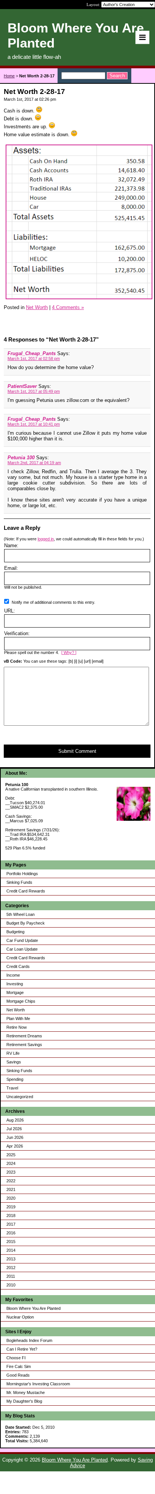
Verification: (17, 633)
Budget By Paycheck (25, 923)
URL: (9, 611)
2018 (10, 1215)
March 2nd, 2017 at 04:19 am (34, 462)
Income (13, 975)
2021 (10, 1189)
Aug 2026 (15, 1120)
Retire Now (16, 1027)
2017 (10, 1224)
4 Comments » (68, 307)
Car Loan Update (22, 949)
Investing (14, 984)
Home (9, 76)
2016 (10, 1233)
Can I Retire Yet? (21, 1349)
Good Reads (18, 1375)
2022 (10, 1181)
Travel (12, 1088)
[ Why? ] (68, 652)
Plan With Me (18, 1018)
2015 (10, 1241)
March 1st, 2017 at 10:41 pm (34, 424)
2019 (10, 1207)
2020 (10, 1198)
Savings (13, 1062)
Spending (14, 1079)
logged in (46, 539)
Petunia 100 (21, 457)
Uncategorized (19, 1096)
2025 (10, 1154)
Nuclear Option (20, 1317)
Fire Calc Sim (18, 1366)
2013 (10, 1259)
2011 (10, 1276)
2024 (10, 1163)
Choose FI (16, 1358)
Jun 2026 (14, 1137)
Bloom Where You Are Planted (33, 1308)
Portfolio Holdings (22, 873)
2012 (10, 1267)
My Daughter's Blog (24, 1401)
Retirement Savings (24, 1044)
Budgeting (15, 931)
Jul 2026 (14, 1128)
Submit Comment (77, 751)
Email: (11, 568)
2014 (10, 1250)
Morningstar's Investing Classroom (38, 1384)
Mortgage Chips (20, 1001)
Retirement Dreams (24, 1036)
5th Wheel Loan (20, 914)
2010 (10, 1285)
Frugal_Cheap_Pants (32, 353)
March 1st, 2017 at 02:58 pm (34, 358)
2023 (10, 1172)
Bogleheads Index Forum (29, 1340)
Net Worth (15, 1010)
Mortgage (15, 992)
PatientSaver (22, 386)
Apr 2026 (14, 1146)
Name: (11, 545)
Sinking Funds (19, 882)
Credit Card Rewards (25, 891)
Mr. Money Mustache (25, 1392)
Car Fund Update (22, 940)
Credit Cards (18, 966)
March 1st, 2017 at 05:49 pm (34, 391)
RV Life (13, 1053)
